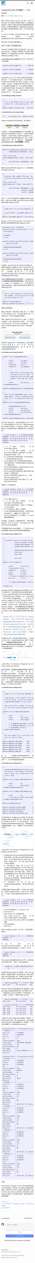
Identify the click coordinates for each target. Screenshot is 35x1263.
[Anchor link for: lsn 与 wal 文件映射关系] (22, 45)
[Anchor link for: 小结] (5, 1182)
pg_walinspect (6, 1207)
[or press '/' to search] (28, 3)
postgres (15, 15)
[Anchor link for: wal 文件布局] (13, 308)
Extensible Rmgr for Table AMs (16, 634)
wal (19, 15)
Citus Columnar (17, 622)
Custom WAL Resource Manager (17, 627)
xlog (21, 15)
